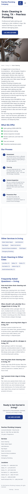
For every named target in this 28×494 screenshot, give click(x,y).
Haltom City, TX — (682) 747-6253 (9, 474)
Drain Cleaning (5, 441)
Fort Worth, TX (6, 266)
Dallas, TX (14, 263)
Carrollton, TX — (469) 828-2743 (9, 465)
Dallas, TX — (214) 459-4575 (8, 467)
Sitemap (11, 489)
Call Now (20, 3)
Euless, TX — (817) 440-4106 (8, 470)
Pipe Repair (5, 245)
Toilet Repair (22, 248)
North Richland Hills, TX (8, 269)
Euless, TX (21, 263)
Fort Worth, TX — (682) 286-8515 (9, 472)
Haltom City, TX (16, 266)
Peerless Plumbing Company (8, 3)
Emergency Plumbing (7, 251)
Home (2, 65)
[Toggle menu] (25, 3)
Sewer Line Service (15, 245)
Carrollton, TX (5, 263)
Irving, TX (8, 65)
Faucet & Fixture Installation (9, 248)
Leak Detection (19, 242)
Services (17, 489)
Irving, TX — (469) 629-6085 (8, 477)
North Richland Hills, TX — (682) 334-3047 (12, 479)
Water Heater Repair (7, 242)
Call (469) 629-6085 (10, 33)
